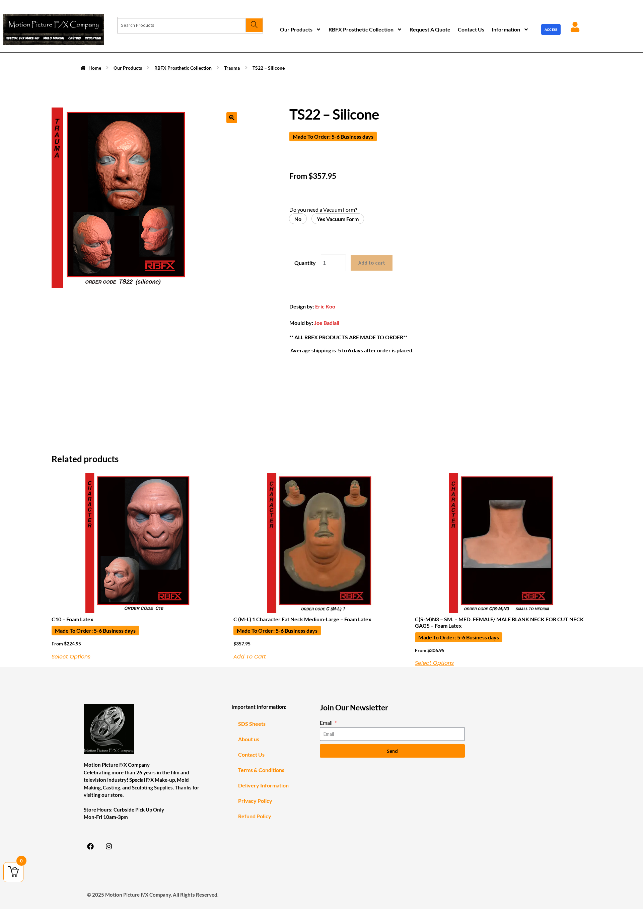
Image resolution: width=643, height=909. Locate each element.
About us (248, 739)
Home (94, 68)
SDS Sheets (252, 723)
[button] (231, 117)
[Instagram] (109, 846)
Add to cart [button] (249, 656)
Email (327, 722)
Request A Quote (430, 29)
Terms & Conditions (261, 770)
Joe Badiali (326, 323)
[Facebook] (90, 846)
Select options (71, 656)
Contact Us (471, 29)
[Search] (254, 25)
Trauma (232, 68)
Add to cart (371, 262)
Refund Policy (254, 816)
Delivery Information (263, 785)
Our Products (296, 29)
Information (506, 29)
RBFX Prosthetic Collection (361, 29)
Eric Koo (325, 306)
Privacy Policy (255, 800)
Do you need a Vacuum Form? (323, 209)
